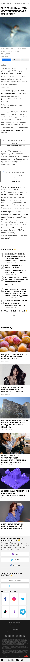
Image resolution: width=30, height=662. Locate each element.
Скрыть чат (15, 315)
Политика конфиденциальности (15, 631)
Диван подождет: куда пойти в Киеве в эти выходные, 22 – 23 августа (13, 389)
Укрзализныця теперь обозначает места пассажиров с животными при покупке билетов (13, 459)
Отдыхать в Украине (19, 3)
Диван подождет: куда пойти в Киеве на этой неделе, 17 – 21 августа (12, 526)
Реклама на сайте (15, 627)
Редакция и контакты (15, 624)
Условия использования (14, 622)
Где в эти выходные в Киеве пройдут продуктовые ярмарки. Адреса (14, 356)
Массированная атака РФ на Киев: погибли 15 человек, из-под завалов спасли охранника (14, 423)
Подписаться (16, 586)
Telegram (16, 560)
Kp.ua (9, 217)
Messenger (16, 565)
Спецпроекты (15, 629)
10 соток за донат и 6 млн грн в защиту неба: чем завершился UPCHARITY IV (16, 303)
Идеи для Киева (6, 3)
